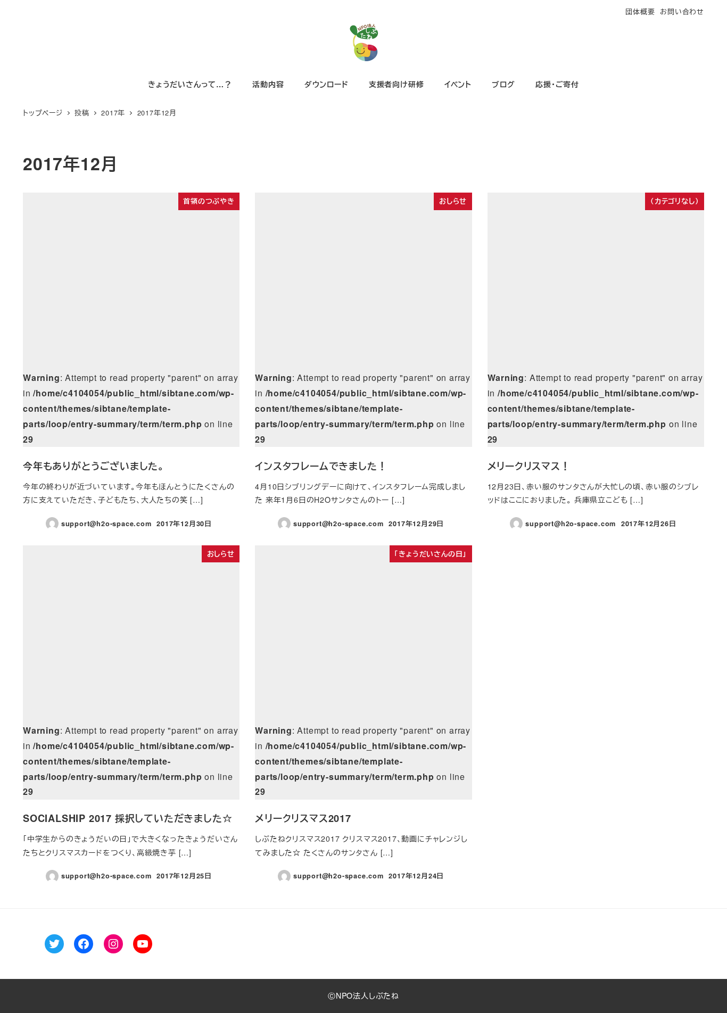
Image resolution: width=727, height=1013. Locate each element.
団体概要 (640, 11)
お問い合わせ (682, 11)
